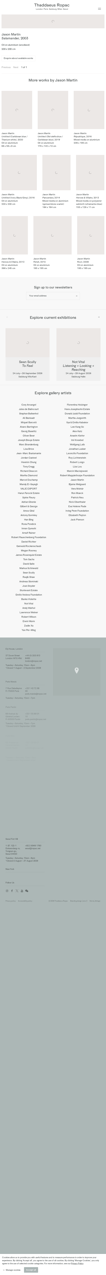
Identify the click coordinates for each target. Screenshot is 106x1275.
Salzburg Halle (12, 789)
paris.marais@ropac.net (35, 692)
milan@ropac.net (32, 823)
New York (10, 868)
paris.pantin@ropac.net (35, 717)
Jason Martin (11, 34)
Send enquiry (76, 296)
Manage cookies (13, 1270)
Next (98, 317)
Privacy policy (11, 899)
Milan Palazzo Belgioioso (16, 811)
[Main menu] (99, 9)
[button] (77, 669)
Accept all (31, 1270)
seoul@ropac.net (32, 848)
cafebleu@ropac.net (34, 744)
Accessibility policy (25, 899)
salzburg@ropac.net (34, 777)
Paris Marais (11, 680)
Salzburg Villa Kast (14, 764)
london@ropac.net (33, 660)
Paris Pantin (11, 704)
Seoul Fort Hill (12, 838)
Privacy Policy (77, 1263)
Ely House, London (14, 648)
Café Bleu (10, 732)
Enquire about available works (18, 58)
